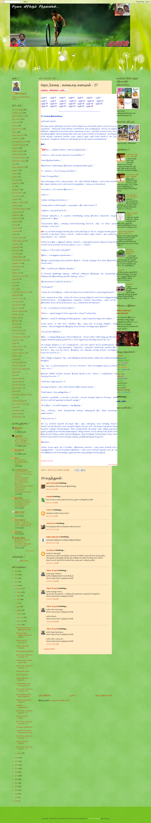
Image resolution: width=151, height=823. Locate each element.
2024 (16, 794)
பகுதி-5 (80, 98)
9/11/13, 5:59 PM (52, 503)
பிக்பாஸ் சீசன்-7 (17, 388)
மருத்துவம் (15, 279)
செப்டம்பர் (20, 617)
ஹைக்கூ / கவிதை (18, 202)
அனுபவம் (15, 170)
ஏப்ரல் (19, 599)
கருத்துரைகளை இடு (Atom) (59, 700)
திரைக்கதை (16, 273)
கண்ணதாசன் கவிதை (19, 337)
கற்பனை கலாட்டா (18, 346)
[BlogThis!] (77, 470)
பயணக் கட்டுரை (17, 298)
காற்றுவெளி (16, 247)
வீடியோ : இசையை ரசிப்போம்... (22, 679)
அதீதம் (14, 234)
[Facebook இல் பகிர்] (82, 470)
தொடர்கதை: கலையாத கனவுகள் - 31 (24, 737)
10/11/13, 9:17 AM (52, 543)
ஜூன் (19, 606)
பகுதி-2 (53, 98)
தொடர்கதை (16, 119)
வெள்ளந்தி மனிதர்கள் (19, 209)
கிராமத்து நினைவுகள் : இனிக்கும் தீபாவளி (24, 628)
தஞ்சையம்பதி (19, 512)
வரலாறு (14, 225)
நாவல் (14, 375)
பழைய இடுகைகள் (103, 695)
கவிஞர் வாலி (16, 349)
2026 (16, 801)
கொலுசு (15, 359)
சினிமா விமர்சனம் (18, 116)
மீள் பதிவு (15, 180)
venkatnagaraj (20, 520)
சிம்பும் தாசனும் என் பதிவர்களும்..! (132, 196)
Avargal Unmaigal (21, 470)
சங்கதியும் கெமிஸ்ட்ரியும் (24, 727)
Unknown (49, 510)
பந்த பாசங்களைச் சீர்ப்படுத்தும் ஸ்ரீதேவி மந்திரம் (21, 462)
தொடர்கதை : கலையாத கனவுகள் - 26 (24, 656)
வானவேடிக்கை (17, 417)
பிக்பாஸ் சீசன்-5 (17, 193)
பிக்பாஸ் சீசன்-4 (17, 305)
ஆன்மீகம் (15, 205)
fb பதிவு (17, 430)
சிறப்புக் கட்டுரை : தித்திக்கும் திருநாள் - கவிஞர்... (24, 635)
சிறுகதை (15, 122)
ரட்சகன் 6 (18, 452)
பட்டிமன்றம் (16, 253)
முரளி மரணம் (16, 413)
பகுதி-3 (62, 98)
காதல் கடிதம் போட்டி (19, 353)
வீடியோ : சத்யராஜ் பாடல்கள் (22, 647)
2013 (16, 585)
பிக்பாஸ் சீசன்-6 (17, 385)
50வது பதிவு (16, 317)
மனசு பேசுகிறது (17, 109)
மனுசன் (14, 407)
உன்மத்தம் (15, 324)
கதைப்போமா (16, 340)
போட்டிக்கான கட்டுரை (19, 260)
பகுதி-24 (71, 106)
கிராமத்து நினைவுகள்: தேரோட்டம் (130, 251)
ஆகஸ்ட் (19, 614)
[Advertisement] (75, 674)
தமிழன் (14, 269)
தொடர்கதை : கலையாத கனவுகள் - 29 (24, 711)
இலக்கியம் (15, 321)
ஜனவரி (19, 588)
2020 (16, 779)
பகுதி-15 (44, 104)
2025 (16, 797)
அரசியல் (15, 177)
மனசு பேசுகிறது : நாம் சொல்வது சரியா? (23, 684)
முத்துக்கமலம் (17, 263)
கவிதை (14, 125)
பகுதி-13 (90, 101)
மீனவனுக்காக (17, 410)
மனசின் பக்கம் (17, 113)
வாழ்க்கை (15, 148)
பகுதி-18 (71, 104)
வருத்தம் (15, 199)
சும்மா (17, 458)
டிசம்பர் (19, 753)
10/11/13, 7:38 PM (52, 563)
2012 (16, 582)
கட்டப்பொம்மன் (17, 333)
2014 (16, 758)
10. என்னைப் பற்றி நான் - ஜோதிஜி (132, 175)
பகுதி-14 (99, 101)
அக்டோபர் (20, 621)
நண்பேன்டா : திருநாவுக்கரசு (22, 706)
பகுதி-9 (53, 101)
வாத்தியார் (15, 231)
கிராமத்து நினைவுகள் (19, 141)
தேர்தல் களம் (16, 218)
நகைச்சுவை (16, 250)
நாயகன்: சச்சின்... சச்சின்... (22, 717)
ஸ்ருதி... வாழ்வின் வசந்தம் (132, 214)
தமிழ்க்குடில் (16, 295)
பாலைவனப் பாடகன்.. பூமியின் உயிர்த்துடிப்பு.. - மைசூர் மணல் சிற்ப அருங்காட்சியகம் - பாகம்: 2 (23, 441)
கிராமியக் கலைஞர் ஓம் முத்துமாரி (23, 701)
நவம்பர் (19, 624)
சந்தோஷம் (15, 221)
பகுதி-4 (71, 98)
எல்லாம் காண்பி (30, 551)
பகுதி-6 (89, 98)
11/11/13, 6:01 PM (52, 644)
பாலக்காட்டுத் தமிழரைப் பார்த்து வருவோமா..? (126, 232)
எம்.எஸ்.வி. (15, 327)
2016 (16, 765)
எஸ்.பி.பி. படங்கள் (17, 330)
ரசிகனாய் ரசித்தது (18, 311)
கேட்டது (14, 289)
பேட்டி (14, 397)
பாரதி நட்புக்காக (17, 154)
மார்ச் (19, 596)
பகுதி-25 (80, 106)
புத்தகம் (15, 391)
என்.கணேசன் (19, 450)
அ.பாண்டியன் (50, 550)
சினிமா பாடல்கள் (17, 151)
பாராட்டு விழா (16, 301)
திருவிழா (15, 372)
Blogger (98, 818)
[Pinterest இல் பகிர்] (84, 470)
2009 (16, 571)
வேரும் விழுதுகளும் (18, 241)
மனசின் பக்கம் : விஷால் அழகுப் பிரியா (24, 661)
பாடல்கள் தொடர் (17, 237)
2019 (16, 776)
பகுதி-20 (98, 104)
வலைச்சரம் (16, 228)
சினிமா (14, 132)
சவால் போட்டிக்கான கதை (21, 292)
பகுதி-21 (44, 106)
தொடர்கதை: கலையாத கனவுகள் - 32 (24, 748)
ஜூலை (19, 610)
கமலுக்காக (16, 244)
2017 (16, 768)
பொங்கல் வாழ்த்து (18, 401)
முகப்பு (73, 695)
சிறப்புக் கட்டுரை (17, 365)
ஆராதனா (129, 284)
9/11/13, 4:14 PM (52, 489)
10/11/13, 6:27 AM (52, 529)
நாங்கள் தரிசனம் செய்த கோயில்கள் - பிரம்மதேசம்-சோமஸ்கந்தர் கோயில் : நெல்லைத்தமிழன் (23, 503)
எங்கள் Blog (19, 498)
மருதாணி (121, 270)
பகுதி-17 (62, 104)
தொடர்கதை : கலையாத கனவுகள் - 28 (24, 690)
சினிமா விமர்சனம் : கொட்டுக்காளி (124, 312)
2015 (16, 761)
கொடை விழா (19, 514)
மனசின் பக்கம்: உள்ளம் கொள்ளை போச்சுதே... (24, 731)
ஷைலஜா (49, 496)
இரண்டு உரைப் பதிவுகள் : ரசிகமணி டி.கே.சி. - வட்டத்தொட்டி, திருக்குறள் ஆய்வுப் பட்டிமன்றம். (23, 543)
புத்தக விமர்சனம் (18, 135)
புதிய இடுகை (44, 695)
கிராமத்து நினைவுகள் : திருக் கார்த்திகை (24, 695)
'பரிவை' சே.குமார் (52, 570)
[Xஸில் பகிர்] (80, 470)
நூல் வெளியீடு (17, 378)
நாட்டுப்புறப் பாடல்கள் (19, 276)
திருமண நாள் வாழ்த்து (19, 369)
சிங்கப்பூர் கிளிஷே (18, 362)
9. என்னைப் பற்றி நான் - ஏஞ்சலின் (131, 155)
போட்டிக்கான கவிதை (19, 404)
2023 (16, 790)
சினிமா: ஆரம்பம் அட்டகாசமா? (21, 641)
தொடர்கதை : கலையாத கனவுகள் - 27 (24, 666)
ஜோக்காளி (18, 428)
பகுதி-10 (63, 101)
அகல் (14, 164)
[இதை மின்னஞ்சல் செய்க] (75, 470)
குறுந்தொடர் (16, 183)
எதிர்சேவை (16, 215)
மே (18, 603)
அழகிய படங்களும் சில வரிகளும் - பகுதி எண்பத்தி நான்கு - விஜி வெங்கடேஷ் (23, 524)
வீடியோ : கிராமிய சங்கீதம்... (22, 742)
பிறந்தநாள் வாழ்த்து (18, 161)
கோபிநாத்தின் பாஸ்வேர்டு (24, 651)
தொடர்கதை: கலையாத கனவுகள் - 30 (24, 722)
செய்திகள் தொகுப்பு (19, 157)
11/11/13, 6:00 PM (52, 581)
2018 (16, 772)
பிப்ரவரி (19, 592)
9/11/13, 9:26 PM (52, 516)
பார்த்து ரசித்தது (17, 257)
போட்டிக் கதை (17, 308)
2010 (16, 575)
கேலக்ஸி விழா (17, 266)
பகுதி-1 (44, 98)
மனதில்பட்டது (16, 138)
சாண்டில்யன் (16, 212)
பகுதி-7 (98, 98)
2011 (16, 578)
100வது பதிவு (16, 314)
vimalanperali (51, 523)
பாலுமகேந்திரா (17, 381)
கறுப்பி (14, 343)
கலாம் (14, 285)
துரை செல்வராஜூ (52, 483)
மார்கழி (14, 282)
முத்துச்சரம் (19, 436)
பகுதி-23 (62, 106)
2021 (16, 783)
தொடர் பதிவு (16, 196)
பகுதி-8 (43, 101)
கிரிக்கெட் (15, 356)
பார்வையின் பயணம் (22, 671)
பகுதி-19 (89, 104)
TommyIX (91, 818)
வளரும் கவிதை (20, 538)
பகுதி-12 (81, 101)
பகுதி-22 (53, 106)
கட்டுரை (15, 173)
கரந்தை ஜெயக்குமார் (53, 537)
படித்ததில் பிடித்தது (18, 145)
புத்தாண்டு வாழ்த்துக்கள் (20, 394)
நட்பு (13, 186)
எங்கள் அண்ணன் (22, 674)
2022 (16, 786)
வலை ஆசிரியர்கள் (18, 167)
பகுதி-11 (72, 101)
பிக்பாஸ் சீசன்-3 (17, 129)
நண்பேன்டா (16, 189)
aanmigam (18, 532)
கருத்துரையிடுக (49, 649)
